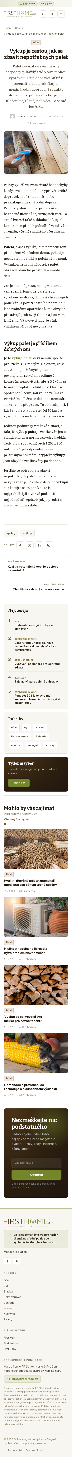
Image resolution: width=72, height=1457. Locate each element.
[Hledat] (43, 14)
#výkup (27, 533)
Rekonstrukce (19, 736)
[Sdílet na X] (30, 545)
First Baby (10, 1348)
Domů (7, 27)
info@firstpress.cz (25, 1378)
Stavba (40, 727)
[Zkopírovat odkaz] (49, 545)
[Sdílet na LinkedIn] (39, 545)
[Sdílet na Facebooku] (20, 545)
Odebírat (18, 783)
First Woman (11, 1343)
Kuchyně (32, 745)
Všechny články (14, 819)
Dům (18, 27)
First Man (9, 1337)
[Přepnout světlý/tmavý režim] (52, 14)
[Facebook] (7, 1261)
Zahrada (41, 736)
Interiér (15, 745)
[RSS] (16, 1261)
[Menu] (61, 14)
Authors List (15, 1450)
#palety (11, 533)
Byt (26, 727)
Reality (50, 745)
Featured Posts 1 (35, 1450)
